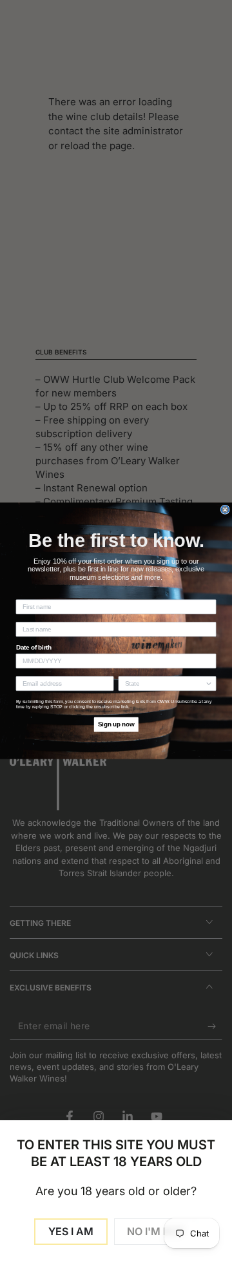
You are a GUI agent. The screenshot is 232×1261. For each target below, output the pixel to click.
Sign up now (116, 724)
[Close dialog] (225, 509)
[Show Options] (209, 683)
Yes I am (70, 1231)
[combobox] (165, 683)
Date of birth (34, 647)
